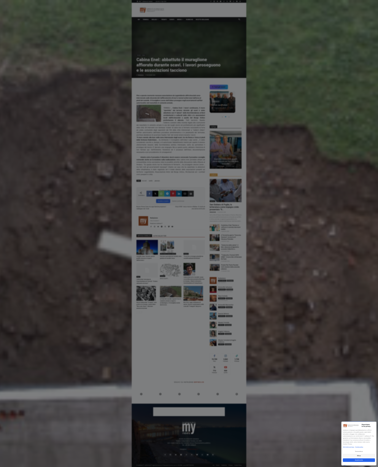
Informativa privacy (348, 447)
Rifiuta (359, 455)
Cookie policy (359, 447)
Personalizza (359, 451)
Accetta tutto (359, 460)
